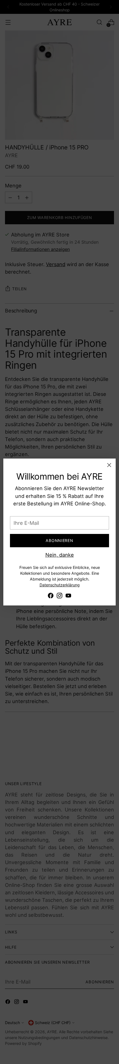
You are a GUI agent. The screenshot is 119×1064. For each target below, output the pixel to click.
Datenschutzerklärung (60, 584)
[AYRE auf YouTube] (68, 596)
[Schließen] (109, 465)
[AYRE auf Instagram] (59, 596)
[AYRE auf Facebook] (50, 596)
